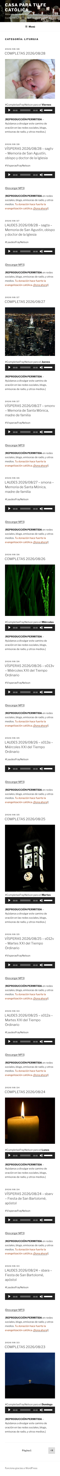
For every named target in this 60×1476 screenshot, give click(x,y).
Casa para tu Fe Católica (25, 7)
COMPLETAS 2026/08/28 (25, 53)
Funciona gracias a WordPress (21, 1468)
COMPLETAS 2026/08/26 (25, 559)
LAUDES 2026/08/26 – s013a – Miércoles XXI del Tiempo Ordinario (29, 747)
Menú (32, 26)
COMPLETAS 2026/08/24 (25, 1092)
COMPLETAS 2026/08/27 (25, 302)
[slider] (48, 110)
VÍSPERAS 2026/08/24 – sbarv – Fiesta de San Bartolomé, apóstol (29, 1198)
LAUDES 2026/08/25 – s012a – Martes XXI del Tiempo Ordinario (29, 1020)
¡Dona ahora (40, 208)
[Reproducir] (9, 110)
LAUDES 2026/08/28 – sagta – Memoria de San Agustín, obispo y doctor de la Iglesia (30, 229)
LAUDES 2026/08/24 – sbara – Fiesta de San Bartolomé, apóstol (28, 1275)
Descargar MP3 (15, 188)
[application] (30, 110)
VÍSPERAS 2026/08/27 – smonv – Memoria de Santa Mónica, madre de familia (30, 410)
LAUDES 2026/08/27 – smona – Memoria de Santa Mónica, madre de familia (29, 487)
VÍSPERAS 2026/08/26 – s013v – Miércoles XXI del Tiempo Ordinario (29, 670)
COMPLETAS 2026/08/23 (25, 1347)
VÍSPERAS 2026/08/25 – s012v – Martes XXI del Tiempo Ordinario (29, 943)
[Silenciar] (41, 110)
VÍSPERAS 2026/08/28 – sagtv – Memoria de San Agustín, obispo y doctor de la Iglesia (29, 153)
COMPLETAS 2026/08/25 (25, 819)
